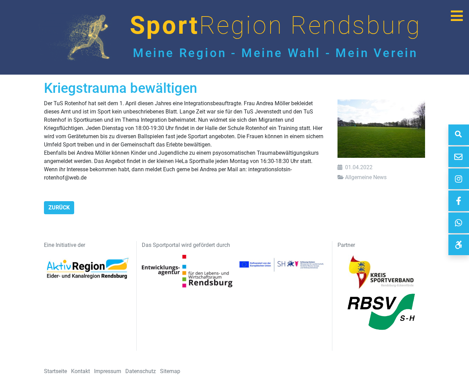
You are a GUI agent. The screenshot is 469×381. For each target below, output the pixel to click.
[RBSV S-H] (458, 245)
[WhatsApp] (458, 223)
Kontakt (80, 371)
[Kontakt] (458, 156)
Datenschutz (140, 371)
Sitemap (170, 371)
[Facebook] (458, 200)
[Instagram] (458, 178)
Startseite (55, 371)
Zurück (59, 207)
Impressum (107, 371)
